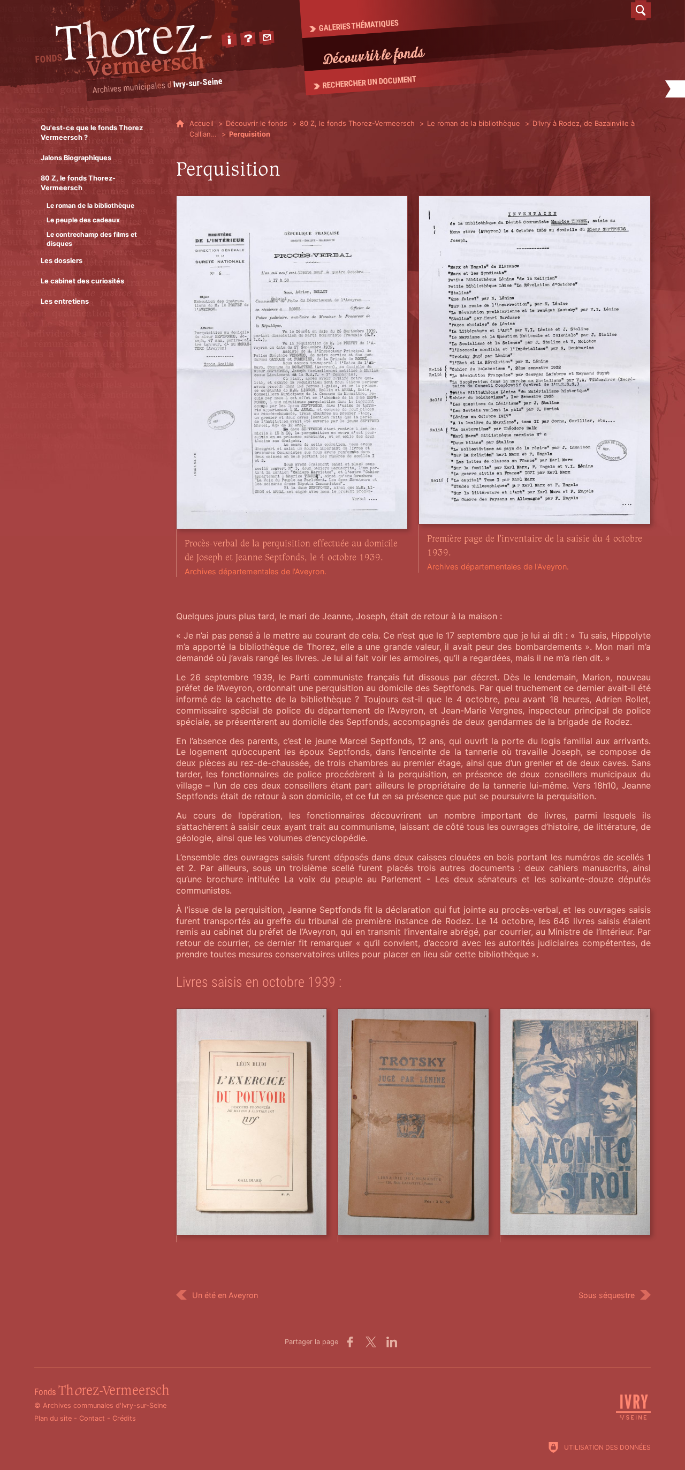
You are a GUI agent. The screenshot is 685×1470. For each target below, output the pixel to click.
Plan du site (53, 1418)
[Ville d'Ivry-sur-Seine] (633, 1418)
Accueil (202, 123)
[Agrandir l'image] (292, 361)
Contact (92, 1418)
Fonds (102, 1392)
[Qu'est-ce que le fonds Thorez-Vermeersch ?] (248, 39)
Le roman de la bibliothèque (473, 123)
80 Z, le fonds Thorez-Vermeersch (357, 123)
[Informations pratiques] (229, 40)
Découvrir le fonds (256, 123)
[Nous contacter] (266, 37)
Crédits (124, 1418)
